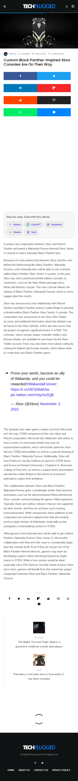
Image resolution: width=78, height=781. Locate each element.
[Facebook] (35, 763)
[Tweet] (54, 76)
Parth (12, 54)
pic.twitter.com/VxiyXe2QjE (32, 395)
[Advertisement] (39, 169)
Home (11, 770)
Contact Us (41, 770)
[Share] (20, 76)
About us (24, 770)
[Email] (54, 100)
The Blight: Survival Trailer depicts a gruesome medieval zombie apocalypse (39, 642)
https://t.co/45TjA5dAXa (30, 389)
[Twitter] (42, 763)
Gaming (25, 54)
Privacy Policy (61, 770)
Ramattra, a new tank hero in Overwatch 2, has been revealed (39, 674)
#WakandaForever (41, 384)
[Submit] (20, 100)
